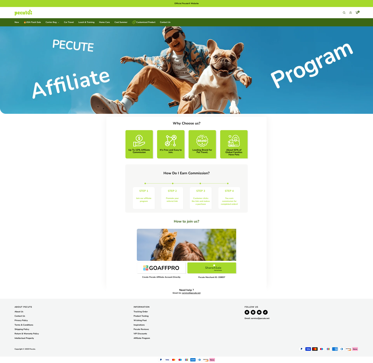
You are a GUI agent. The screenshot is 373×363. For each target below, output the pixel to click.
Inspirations (139, 325)
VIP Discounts (140, 333)
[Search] (344, 12)
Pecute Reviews (141, 329)
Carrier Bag (51, 22)
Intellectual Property (24, 338)
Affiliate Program (142, 338)
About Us (19, 311)
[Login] (350, 12)
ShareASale (213, 268)
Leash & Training (86, 22)
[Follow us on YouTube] (259, 312)
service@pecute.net (191, 293)
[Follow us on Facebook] (247, 312)
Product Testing (141, 316)
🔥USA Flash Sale (32, 22)
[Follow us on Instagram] (253, 312)
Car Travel (69, 22)
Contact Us (165, 22)
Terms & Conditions (24, 325)
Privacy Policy (21, 320)
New (17, 22)
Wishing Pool (140, 320)
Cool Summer (121, 22)
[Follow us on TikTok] (265, 312)
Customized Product (145, 22)
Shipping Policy (22, 329)
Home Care (104, 22)
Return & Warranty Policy (27, 333)
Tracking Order (141, 311)
